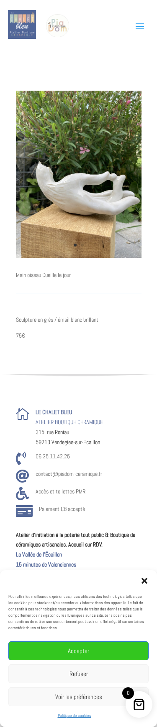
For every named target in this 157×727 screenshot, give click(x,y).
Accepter (78, 651)
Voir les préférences (78, 697)
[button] (144, 581)
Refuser (78, 674)
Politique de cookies (74, 715)
